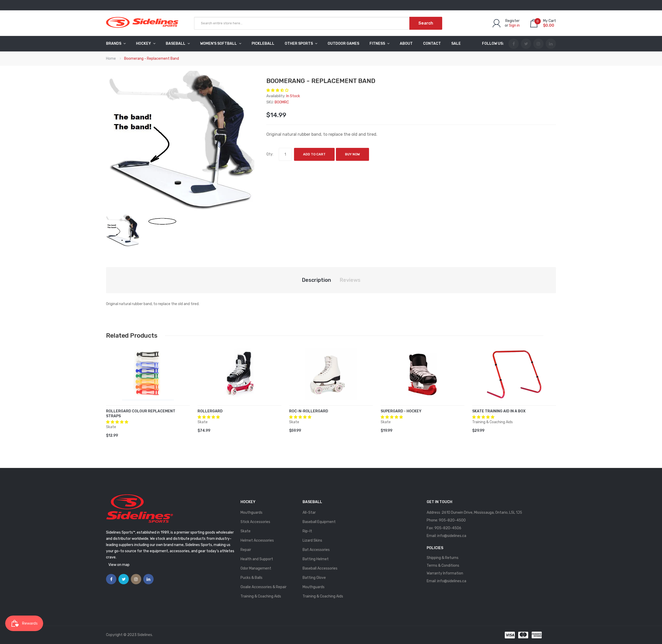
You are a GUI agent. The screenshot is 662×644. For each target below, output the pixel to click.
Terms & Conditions (443, 565)
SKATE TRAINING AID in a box (498, 411)
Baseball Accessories (320, 568)
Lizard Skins (312, 540)
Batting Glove (314, 577)
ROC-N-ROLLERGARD (308, 411)
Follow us (492, 43)
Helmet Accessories (257, 540)
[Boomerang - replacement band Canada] (123, 230)
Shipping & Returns (442, 558)
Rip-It (307, 531)
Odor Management (255, 568)
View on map (119, 565)
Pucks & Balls (251, 577)
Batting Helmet (316, 559)
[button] (277, 90)
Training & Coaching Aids (260, 596)
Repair (245, 550)
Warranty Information (445, 573)
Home (111, 58)
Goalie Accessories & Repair (263, 587)
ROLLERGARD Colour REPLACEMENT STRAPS (140, 413)
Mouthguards (251, 512)
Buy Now (352, 154)
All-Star (309, 512)
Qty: (269, 154)
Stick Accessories (255, 522)
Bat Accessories (316, 550)
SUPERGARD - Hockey (401, 411)
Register (512, 21)
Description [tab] (316, 280)
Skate (245, 531)
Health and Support (256, 559)
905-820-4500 (452, 520)
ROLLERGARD (210, 411)
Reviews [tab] (350, 280)
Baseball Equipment (319, 522)
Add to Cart (314, 154)
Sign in (514, 25)
